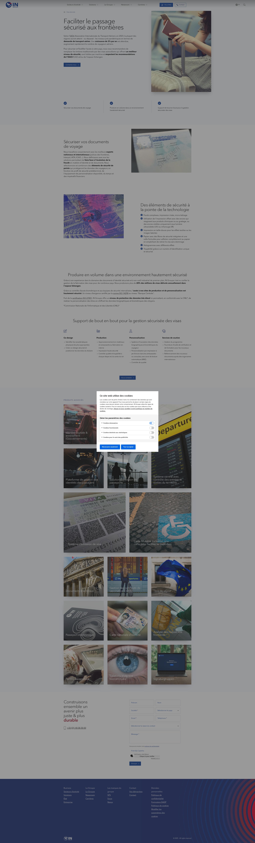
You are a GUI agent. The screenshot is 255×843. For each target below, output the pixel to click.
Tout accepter (128, 447)
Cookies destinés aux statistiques (115, 432)
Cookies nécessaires (110, 423)
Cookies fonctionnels (110, 428)
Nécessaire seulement (110, 447)
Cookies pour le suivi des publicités (115, 437)
